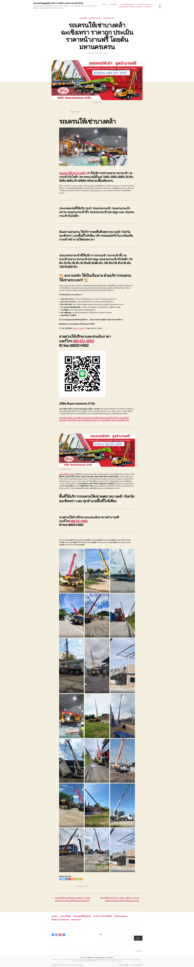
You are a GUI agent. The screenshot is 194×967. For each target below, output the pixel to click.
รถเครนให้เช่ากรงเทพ (108, 420)
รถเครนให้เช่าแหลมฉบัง (81, 418)
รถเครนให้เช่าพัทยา (66, 418)
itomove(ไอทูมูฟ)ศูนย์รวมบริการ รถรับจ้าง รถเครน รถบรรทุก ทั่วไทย (58, 3)
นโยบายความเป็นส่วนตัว (136, 965)
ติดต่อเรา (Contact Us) (136, 7)
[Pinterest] (69, 879)
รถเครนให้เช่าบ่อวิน (97, 418)
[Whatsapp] (78, 879)
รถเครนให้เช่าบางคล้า (108, 18)
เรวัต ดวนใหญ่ (93, 53)
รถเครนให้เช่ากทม (122, 420)
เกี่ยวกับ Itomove (123, 7)
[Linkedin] (66, 879)
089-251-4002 (78, 328)
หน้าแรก (104, 4)
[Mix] (75, 879)
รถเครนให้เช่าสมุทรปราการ (90, 420)
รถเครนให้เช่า (113, 4)
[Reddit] (72, 879)
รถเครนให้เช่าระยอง (74, 420)
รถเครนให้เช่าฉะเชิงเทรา (94, 18)
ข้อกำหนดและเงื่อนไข (124, 965)
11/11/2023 (105, 53)
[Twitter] (63, 879)
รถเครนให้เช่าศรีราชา (111, 418)
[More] (81, 879)
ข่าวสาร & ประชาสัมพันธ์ (144, 4)
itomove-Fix (148, 7)
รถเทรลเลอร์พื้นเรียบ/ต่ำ (127, 4)
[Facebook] (60, 879)
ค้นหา (100, 934)
